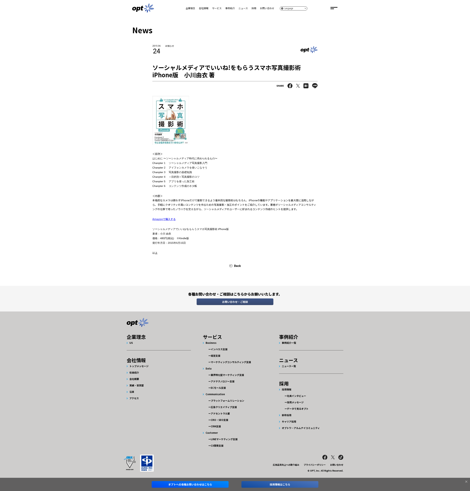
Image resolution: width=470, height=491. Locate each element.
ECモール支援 (218, 387)
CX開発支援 (217, 445)
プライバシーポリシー (315, 464)
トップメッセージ (139, 366)
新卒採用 (286, 415)
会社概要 (134, 379)
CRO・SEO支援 (219, 420)
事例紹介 (230, 8)
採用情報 (286, 389)
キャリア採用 (289, 421)
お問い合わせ (267, 8)
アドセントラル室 (220, 413)
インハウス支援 (219, 349)
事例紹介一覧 (289, 343)
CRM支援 (216, 426)
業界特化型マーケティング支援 (227, 375)
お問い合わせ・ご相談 (235, 302)
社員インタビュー (296, 396)
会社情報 (203, 8)
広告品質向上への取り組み (286, 464)
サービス (217, 8)
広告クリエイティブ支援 (224, 407)
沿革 (131, 392)
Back (237, 266)
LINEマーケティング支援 (224, 439)
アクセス (134, 398)
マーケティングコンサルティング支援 (231, 362)
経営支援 (215, 355)
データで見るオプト (297, 408)
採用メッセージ (295, 402)
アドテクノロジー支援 (222, 381)
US (131, 343)
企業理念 (190, 8)
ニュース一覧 (289, 366)
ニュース (243, 8)
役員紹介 (134, 372)
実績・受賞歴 (136, 385)
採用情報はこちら (280, 484)
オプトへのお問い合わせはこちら (190, 484)
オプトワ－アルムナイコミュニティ (301, 428)
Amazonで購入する (164, 219)
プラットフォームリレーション (227, 400)
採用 (254, 8)
